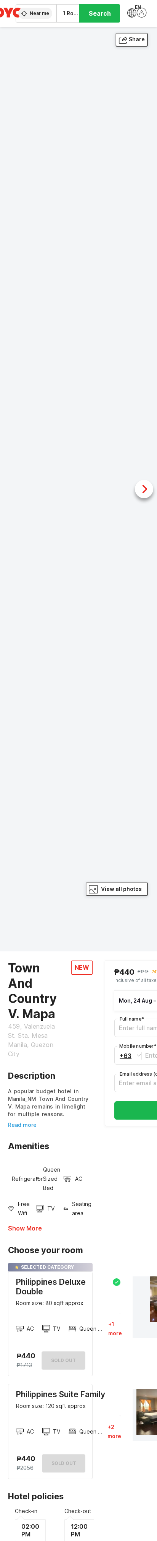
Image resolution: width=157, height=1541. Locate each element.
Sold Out (63, 1463)
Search (100, 13)
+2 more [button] (114, 1431)
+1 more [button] (115, 1328)
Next (144, 489)
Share (137, 39)
